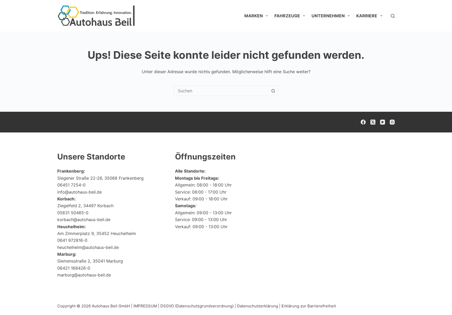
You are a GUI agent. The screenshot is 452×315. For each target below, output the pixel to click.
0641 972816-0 (72, 240)
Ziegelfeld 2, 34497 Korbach (85, 205)
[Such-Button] (273, 91)
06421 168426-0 (73, 268)
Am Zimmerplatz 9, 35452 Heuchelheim (96, 233)
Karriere (366, 15)
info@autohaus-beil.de (79, 192)
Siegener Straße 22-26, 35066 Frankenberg (100, 178)
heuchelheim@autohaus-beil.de (88, 247)
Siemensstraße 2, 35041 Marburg (90, 261)
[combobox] (221, 91)
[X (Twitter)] (372, 122)
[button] (435, 300)
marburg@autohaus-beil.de (84, 274)
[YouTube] (382, 122)
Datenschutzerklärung (257, 305)
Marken (253, 15)
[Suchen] (393, 16)
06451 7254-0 (71, 185)
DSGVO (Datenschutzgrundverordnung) (197, 305)
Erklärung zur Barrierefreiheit (308, 305)
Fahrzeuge (287, 15)
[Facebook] (363, 122)
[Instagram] (392, 122)
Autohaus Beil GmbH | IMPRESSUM (124, 305)
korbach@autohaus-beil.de (83, 219)
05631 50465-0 (72, 212)
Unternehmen (328, 15)
